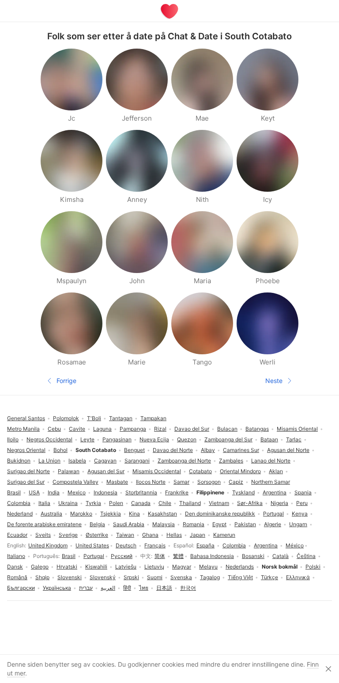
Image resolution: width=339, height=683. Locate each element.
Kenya (300, 513)
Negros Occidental (49, 439)
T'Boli (94, 418)
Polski (312, 566)
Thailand (190, 503)
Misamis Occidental (156, 471)
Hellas (174, 534)
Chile (164, 503)
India (54, 492)
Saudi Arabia (128, 524)
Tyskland (243, 492)
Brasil (68, 556)
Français (155, 545)
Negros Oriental (26, 450)
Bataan (269, 439)
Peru (302, 503)
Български (21, 587)
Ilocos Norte (151, 481)
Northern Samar (270, 481)
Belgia (97, 524)
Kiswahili (96, 566)
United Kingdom (48, 545)
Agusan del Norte (288, 450)
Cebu (54, 428)
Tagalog (210, 577)
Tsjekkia (110, 513)
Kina (134, 513)
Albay (208, 450)
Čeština (306, 556)
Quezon (186, 439)
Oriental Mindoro (240, 471)
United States (92, 545)
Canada (141, 503)
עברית (86, 587)
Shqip (42, 577)
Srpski (131, 577)
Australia (51, 513)
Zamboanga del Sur (228, 439)
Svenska (181, 577)
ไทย (143, 587)
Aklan (276, 471)
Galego (40, 566)
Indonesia (105, 492)
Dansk (15, 566)
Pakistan (245, 524)
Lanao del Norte (270, 460)
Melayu (208, 566)
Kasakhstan (162, 513)
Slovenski (69, 577)
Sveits (43, 534)
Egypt (219, 524)
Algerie (272, 524)
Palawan (68, 471)
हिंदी (127, 587)
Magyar (181, 566)
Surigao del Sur (26, 481)
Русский (121, 556)
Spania (303, 492)
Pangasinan (117, 439)
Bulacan (227, 428)
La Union (49, 460)
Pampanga (133, 428)
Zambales (231, 460)
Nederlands (240, 566)
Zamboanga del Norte (184, 460)
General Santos (26, 418)
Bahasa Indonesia (212, 556)
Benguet (134, 450)
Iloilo (13, 439)
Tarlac (293, 439)
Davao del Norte (173, 450)
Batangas (257, 428)
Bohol (60, 450)
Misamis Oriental (297, 428)
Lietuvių (154, 566)
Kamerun (224, 534)
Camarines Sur (241, 450)
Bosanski (253, 556)
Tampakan (153, 418)
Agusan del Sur (105, 471)
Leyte (87, 439)
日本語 (164, 587)
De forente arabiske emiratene (44, 524)
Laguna (102, 428)
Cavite (77, 428)
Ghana (150, 534)
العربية (108, 587)
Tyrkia (93, 503)
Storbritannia (141, 492)
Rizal (160, 428)
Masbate (117, 481)
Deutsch (126, 545)
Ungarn (298, 524)
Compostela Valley (75, 481)
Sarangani (137, 460)
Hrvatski (66, 566)
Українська (57, 587)
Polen (116, 503)
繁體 (178, 556)
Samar (181, 481)
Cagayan (105, 460)
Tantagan (120, 418)
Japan (197, 534)
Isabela (77, 460)
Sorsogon (209, 481)
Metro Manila (23, 428)
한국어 (188, 587)
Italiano (16, 556)
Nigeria (279, 503)
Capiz (236, 481)
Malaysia (163, 524)
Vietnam (219, 503)
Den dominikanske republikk (220, 513)
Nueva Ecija (154, 439)
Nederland (20, 513)
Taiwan (125, 534)
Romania (193, 524)
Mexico (77, 492)
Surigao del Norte (28, 471)
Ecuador (17, 534)
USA (34, 492)
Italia (44, 503)
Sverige (68, 534)
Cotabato (200, 471)
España (205, 545)
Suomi (154, 577)
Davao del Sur (191, 428)
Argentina (266, 545)
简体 (159, 556)
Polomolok (66, 418)
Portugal (93, 556)
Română (17, 577)
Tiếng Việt (240, 577)
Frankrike (176, 492)
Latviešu (125, 566)
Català (280, 556)
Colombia (234, 545)
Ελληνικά (298, 577)
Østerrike (97, 534)
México (295, 545)
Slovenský (103, 577)
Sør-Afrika (250, 503)
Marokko (81, 513)
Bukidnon (18, 460)
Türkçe (269, 577)
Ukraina (68, 503)
